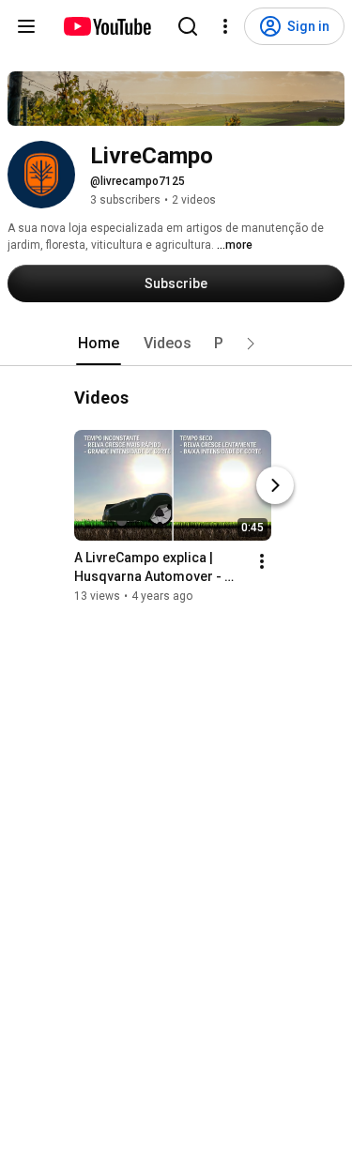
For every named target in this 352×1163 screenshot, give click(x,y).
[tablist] (176, 343)
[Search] (187, 26)
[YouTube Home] (106, 26)
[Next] (275, 485)
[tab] (98, 343)
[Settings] (225, 26)
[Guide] (26, 26)
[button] (250, 343)
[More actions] (262, 561)
